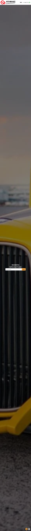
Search (24, 269)
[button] (27, 2)
